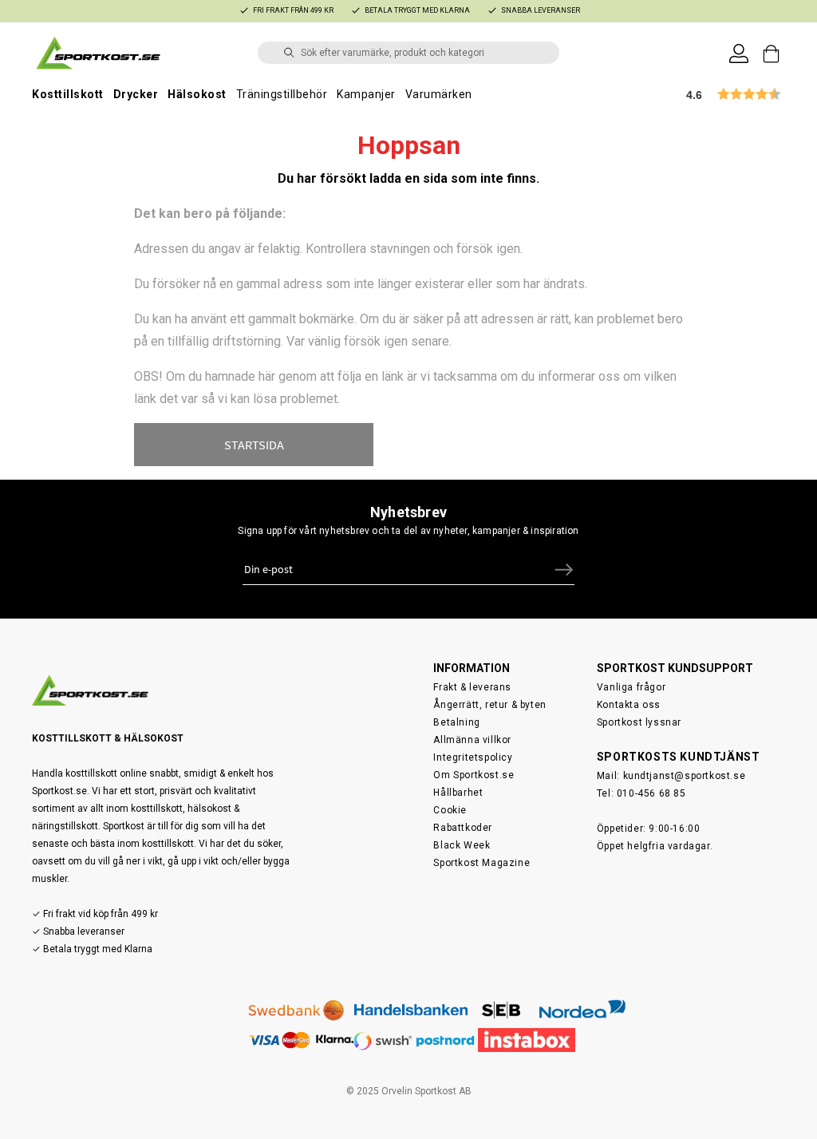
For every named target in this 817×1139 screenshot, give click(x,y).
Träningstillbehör (282, 94)
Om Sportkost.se (473, 775)
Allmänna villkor (472, 739)
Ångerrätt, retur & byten (489, 704)
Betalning (456, 722)
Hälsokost (197, 94)
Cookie (450, 810)
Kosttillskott (68, 94)
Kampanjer (366, 94)
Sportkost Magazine (481, 862)
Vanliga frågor (631, 687)
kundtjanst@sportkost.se (684, 775)
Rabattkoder (462, 827)
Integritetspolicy (472, 757)
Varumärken (438, 94)
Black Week (461, 845)
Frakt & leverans (472, 687)
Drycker (136, 94)
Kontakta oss (629, 704)
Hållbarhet (458, 792)
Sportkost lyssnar (639, 722)
